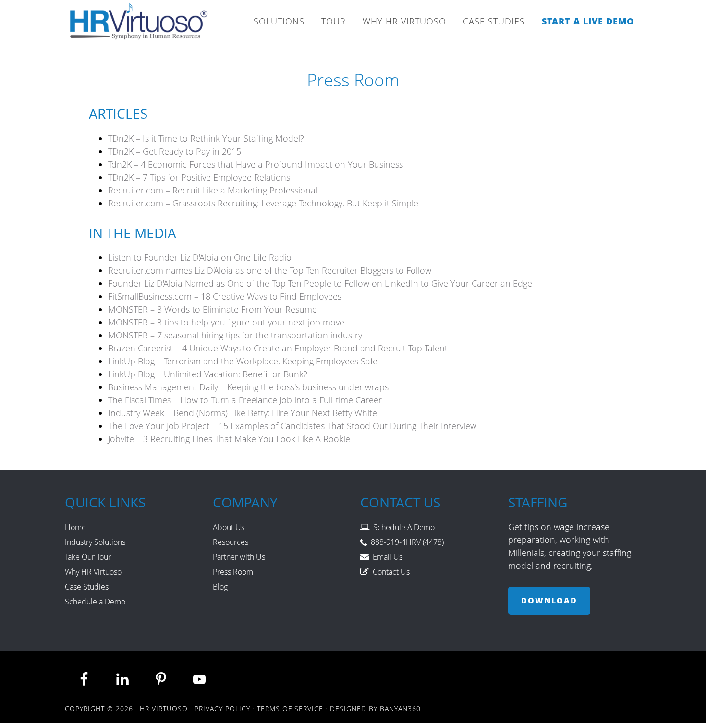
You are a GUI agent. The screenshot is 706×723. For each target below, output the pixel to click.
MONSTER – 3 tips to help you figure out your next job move (226, 322)
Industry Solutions (95, 542)
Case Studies (87, 586)
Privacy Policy (222, 708)
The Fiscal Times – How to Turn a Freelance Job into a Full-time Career (245, 400)
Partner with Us (239, 557)
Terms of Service (290, 708)
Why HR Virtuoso (93, 571)
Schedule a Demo (95, 601)
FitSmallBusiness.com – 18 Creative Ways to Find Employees (224, 296)
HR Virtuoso (139, 24)
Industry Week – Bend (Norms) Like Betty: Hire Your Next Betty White (242, 413)
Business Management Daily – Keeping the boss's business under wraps (248, 387)
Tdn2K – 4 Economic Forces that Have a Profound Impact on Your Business (255, 164)
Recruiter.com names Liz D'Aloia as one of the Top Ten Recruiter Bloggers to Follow (269, 270)
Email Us (387, 557)
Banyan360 (400, 708)
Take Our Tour (88, 557)
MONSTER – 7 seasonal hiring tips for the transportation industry (235, 335)
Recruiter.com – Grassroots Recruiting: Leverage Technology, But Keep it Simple (263, 203)
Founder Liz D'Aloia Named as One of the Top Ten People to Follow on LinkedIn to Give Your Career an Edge (320, 283)
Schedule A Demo (404, 527)
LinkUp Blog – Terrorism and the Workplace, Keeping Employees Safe (242, 361)
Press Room (233, 571)
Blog (220, 586)
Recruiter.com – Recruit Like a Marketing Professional (212, 190)
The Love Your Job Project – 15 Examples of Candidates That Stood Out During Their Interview (292, 426)
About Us (228, 527)
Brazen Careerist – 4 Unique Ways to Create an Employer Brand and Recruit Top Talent (278, 348)
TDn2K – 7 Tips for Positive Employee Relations (199, 177)
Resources (230, 542)
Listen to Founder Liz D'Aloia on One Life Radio (200, 257)
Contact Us (391, 571)
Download (549, 600)
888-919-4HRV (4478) (407, 542)
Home (75, 527)
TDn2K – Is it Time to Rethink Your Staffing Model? (206, 138)
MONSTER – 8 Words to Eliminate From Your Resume (212, 309)
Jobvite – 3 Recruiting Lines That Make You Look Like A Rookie (229, 439)
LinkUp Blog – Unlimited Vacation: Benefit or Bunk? (207, 374)
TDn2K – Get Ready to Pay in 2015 (174, 151)
